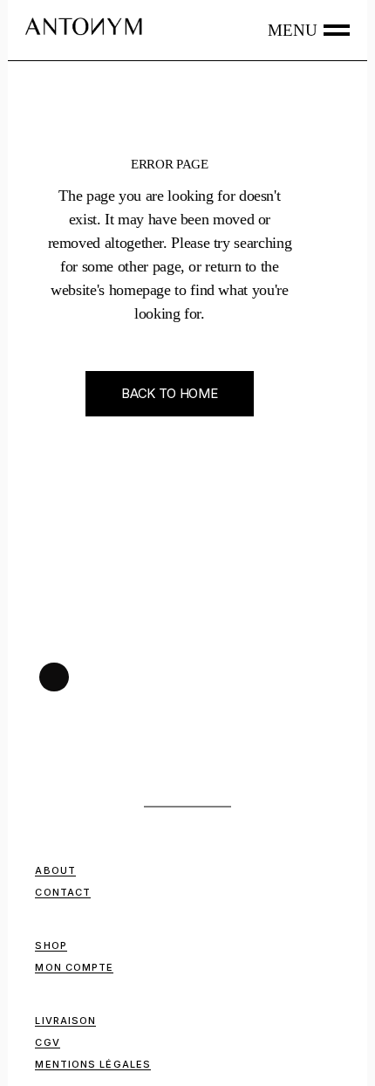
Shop (50, 945)
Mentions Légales (93, 1064)
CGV (47, 1042)
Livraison (65, 1020)
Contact (63, 892)
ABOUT (55, 870)
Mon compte (74, 967)
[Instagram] (54, 677)
